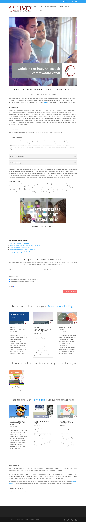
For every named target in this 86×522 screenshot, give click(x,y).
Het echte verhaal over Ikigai (42, 422)
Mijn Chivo (37, 6)
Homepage (28, 6)
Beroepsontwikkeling (60, 306)
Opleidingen (28, 11)
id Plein (45, 102)
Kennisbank (64, 6)
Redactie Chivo (35, 94)
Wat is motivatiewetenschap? (18, 328)
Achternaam (47, 269)
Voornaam (11, 269)
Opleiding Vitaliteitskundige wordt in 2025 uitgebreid (42, 329)
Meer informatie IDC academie (43, 226)
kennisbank (39, 399)
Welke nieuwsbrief (14, 277)
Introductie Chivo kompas (65, 328)
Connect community (50, 6)
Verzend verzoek (70, 291)
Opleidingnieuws (53, 94)
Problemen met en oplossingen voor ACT (66, 422)
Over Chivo (39, 11)
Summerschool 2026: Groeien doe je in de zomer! (17, 422)
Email (10, 286)
